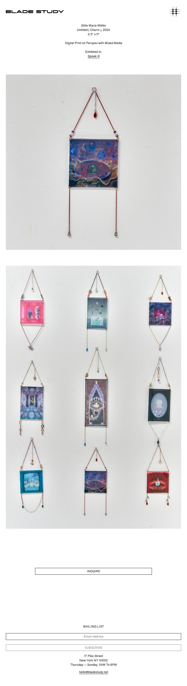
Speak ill (94, 56)
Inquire (93, 571)
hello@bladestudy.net (93, 672)
